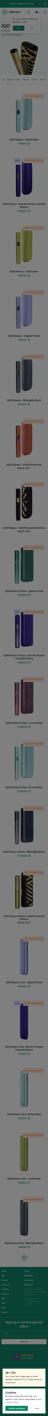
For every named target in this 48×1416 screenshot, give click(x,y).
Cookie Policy (11, 1402)
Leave (36, 1408)
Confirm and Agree (16, 1408)
